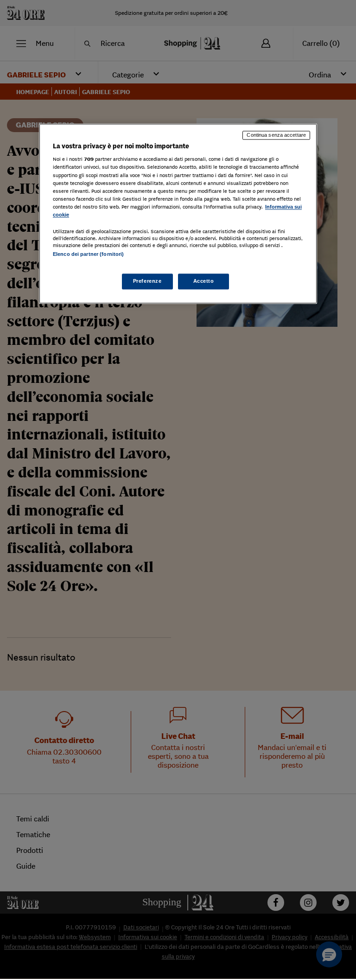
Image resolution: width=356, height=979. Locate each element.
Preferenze (147, 281)
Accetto (203, 281)
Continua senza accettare (276, 135)
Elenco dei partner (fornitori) (88, 254)
